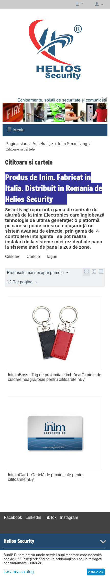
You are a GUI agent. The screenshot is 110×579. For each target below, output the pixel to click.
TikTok (51, 517)
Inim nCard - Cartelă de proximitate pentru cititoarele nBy (46, 477)
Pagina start (16, 144)
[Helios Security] (55, 49)
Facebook (13, 517)
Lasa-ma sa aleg (19, 572)
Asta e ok (95, 572)
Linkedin (33, 517)
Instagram (69, 517)
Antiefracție (42, 144)
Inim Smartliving (72, 144)
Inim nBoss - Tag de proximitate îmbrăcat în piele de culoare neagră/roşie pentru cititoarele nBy (54, 377)
